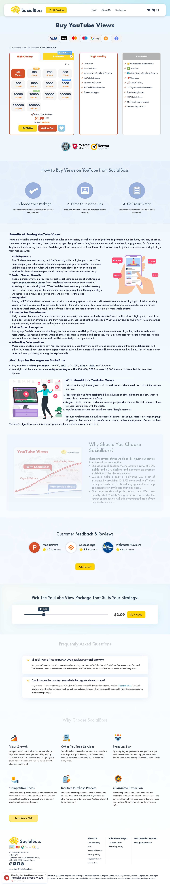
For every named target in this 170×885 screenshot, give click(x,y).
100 (63, 365)
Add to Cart (47, 128)
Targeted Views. (125, 686)
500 (82, 365)
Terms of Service (95, 850)
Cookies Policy (115, 842)
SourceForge (87, 544)
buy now (28, 128)
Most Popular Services (145, 838)
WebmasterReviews (128, 544)
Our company (94, 842)
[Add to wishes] (61, 128)
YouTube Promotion (31, 47)
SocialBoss (16, 47)
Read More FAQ (23, 818)
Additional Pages (118, 838)
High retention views (32, 282)
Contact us (120, 10)
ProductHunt (50, 544)
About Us (105, 10)
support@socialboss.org (18, 852)
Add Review (85, 566)
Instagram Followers (143, 842)
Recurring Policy (116, 846)
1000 (92, 365)
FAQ (94, 10)
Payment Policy (94, 858)
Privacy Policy (94, 854)
